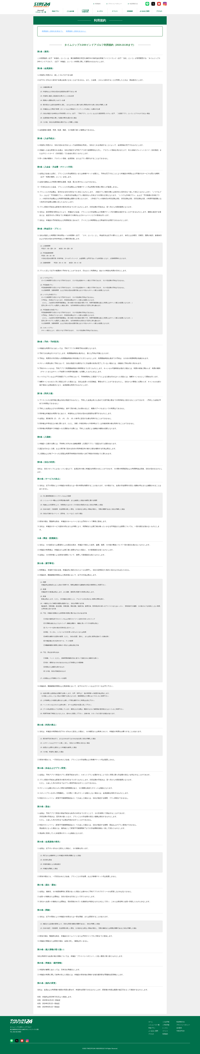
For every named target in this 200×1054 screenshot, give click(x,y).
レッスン (165, 1028)
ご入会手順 (165, 1022)
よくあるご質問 (153, 1031)
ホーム (151, 1022)
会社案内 (179, 1028)
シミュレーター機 (154, 1025)
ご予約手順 (165, 1025)
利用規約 (98, 3)
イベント (165, 1031)
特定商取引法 (134, 3)
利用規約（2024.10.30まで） (53, 31)
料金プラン (152, 1028)
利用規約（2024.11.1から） (76, 31)
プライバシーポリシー (115, 3)
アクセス (151, 1034)
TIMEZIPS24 (180, 1031)
